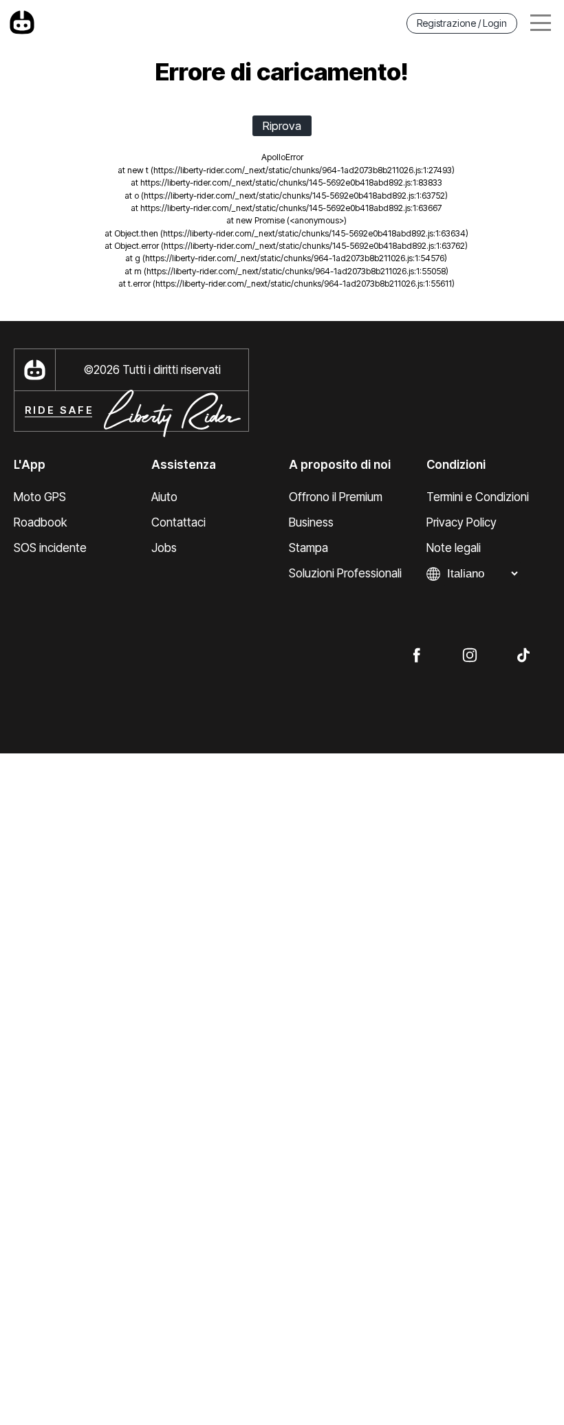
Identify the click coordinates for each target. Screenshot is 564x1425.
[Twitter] (523, 654)
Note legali (453, 548)
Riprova (282, 126)
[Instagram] (470, 654)
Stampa (308, 548)
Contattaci (178, 522)
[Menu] (540, 23)
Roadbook (40, 522)
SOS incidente (50, 548)
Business (311, 522)
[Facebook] (416, 654)
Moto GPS (40, 497)
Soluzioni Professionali (345, 573)
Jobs (164, 548)
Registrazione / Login (462, 23)
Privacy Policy (461, 522)
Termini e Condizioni (477, 497)
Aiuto (164, 497)
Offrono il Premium (335, 497)
